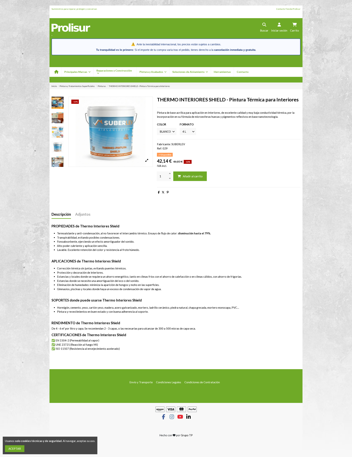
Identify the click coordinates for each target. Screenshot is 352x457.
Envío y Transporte (141, 382)
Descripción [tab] (61, 214)
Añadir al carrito (193, 176)
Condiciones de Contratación (202, 382)
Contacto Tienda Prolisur (288, 9)
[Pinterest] (168, 192)
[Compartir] (159, 192)
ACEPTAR (14, 448)
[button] (152, 72)
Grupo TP (187, 435)
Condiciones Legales (168, 382)
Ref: (159, 148)
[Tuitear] (163, 192)
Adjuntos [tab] (82, 214)
